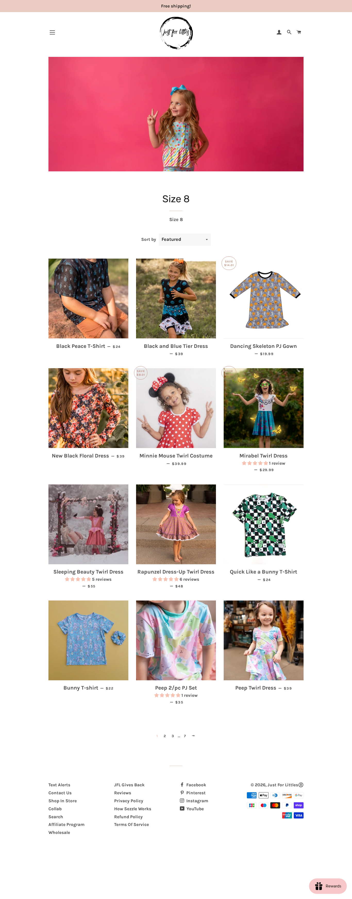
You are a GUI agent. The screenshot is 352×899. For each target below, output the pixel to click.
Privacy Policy (128, 800)
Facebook (195, 784)
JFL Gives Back (129, 784)
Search (55, 816)
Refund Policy (128, 816)
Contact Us (60, 792)
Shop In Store (62, 800)
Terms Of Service (131, 824)
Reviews (122, 792)
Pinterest (195, 792)
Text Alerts (59, 784)
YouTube (195, 808)
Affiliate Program (66, 824)
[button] (255, 463)
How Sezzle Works (132, 808)
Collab (55, 808)
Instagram (196, 800)
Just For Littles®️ (285, 784)
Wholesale (59, 832)
